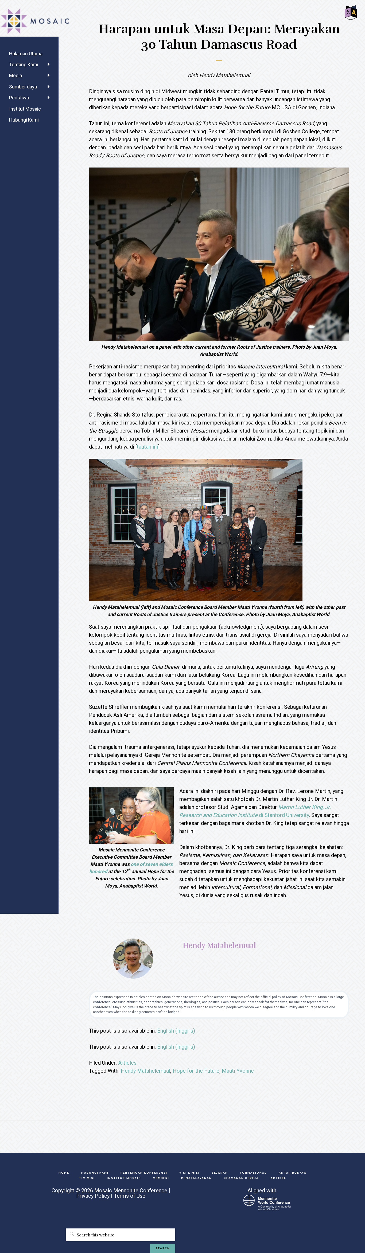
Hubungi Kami (24, 120)
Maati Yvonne (238, 1071)
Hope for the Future (196, 1071)
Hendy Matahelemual (145, 1071)
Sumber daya (23, 87)
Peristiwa (19, 97)
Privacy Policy (93, 1196)
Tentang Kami (23, 64)
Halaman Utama (25, 53)
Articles (127, 1063)
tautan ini (147, 446)
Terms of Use (129, 1196)
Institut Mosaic (25, 109)
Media (15, 75)
